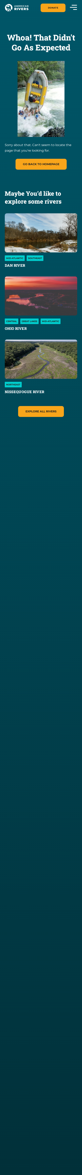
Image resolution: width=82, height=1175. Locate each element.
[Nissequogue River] (41, 359)
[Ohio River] (41, 296)
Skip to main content (22, 11)
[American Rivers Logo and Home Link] (17, 8)
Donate (53, 7)
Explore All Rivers (41, 411)
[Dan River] (41, 232)
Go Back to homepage (41, 164)
